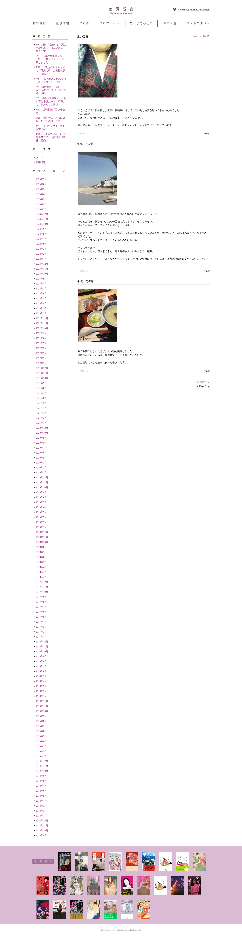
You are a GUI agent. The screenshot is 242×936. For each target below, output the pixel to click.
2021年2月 (41, 418)
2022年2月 (41, 358)
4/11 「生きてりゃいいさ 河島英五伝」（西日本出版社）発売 (51, 137)
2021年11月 (42, 373)
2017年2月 (41, 631)
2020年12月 (42, 428)
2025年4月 (41, 194)
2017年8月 (41, 602)
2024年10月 (42, 224)
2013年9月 (41, 835)
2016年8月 (41, 661)
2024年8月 (41, 234)
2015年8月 (41, 721)
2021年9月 (41, 383)
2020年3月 (41, 462)
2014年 (202, 36)
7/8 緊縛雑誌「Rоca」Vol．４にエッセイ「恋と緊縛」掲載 (51, 90)
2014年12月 (42, 761)
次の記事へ (201, 382)
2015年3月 (41, 746)
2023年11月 (42, 268)
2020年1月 (41, 472)
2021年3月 (41, 413)
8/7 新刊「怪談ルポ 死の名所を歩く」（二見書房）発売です (51, 47)
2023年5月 (41, 298)
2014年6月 (41, 791)
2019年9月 (41, 492)
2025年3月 (41, 199)
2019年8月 (41, 497)
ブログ (39, 157)
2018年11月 (42, 537)
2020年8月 (41, 442)
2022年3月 (41, 353)
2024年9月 (41, 229)
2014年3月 (41, 805)
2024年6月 (41, 244)
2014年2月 (41, 810)
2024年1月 (41, 258)
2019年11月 (42, 482)
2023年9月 (41, 278)
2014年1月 (41, 815)
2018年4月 (41, 567)
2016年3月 (41, 686)
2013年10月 (42, 830)
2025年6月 (41, 184)
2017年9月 (41, 597)
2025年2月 (41, 204)
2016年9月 (41, 656)
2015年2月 (41, 751)
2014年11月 (42, 766)
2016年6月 (41, 671)
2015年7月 (41, 726)
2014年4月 (41, 800)
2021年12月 (42, 368)
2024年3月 (41, 249)
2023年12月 (42, 263)
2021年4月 (41, 408)
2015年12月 (42, 701)
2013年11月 (42, 825)
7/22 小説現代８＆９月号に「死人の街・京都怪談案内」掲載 (51, 70)
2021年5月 (41, 403)
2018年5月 (41, 562)
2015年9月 (41, 716)
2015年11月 (42, 706)
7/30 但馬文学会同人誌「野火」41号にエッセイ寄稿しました (51, 59)
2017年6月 (41, 612)
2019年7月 (41, 502)
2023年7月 (41, 288)
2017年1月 (41, 636)
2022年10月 (42, 328)
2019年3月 (41, 517)
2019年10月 (42, 487)
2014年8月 (41, 781)
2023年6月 (41, 293)
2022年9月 (41, 333)
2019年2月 (41, 522)
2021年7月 (41, 393)
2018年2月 (41, 577)
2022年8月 (41, 338)
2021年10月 (42, 378)
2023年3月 (41, 308)
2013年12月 (42, 820)
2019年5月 (41, 512)
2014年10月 (42, 771)
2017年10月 (42, 592)
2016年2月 (41, 691)
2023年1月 (41, 313)
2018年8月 (41, 547)
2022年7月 (41, 343)
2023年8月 (41, 283)
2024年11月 (42, 219)
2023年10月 (42, 273)
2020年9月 (41, 437)
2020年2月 (41, 467)
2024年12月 (42, 214)
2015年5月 (41, 736)
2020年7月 (41, 447)
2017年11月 (42, 587)
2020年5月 (41, 457)
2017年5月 (41, 616)
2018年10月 (42, 542)
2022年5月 (41, 348)
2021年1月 (41, 423)
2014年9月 (41, 776)
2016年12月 (42, 641)
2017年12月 (42, 582)
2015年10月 (42, 711)
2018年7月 (41, 552)
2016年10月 (42, 651)
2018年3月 (41, 572)
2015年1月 (41, 756)
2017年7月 (41, 607)
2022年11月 (42, 323)
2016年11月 (42, 646)
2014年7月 (41, 786)
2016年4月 (41, 681)
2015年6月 (41, 731)
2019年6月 (41, 507)
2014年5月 (41, 795)
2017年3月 (41, 626)
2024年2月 (41, 254)
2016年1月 (41, 696)
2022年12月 (42, 318)
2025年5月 (41, 189)
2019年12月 (42, 477)
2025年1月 (41, 209)
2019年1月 (41, 527)
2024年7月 (41, 239)
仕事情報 (41, 162)
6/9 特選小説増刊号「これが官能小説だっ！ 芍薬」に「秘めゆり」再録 (51, 101)
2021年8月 (41, 388)
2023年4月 (41, 303)
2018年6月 (41, 557)
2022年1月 (41, 363)
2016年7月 (41, 666)
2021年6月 (41, 398)
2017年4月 (41, 621)
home (195, 36)
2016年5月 (41, 676)
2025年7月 (41, 179)
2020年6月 (41, 452)
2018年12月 (42, 532)
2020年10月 (42, 433)
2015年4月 (41, 741)
